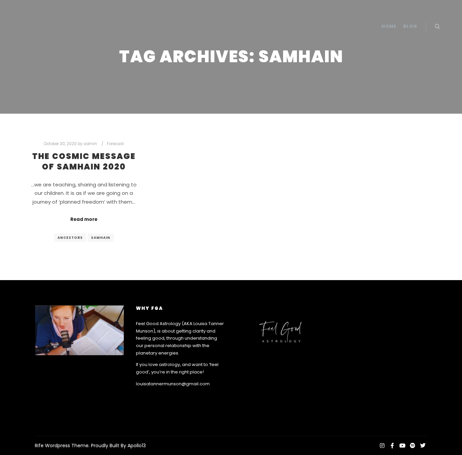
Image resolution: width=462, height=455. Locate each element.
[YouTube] (402, 445)
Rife (39, 445)
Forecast (115, 143)
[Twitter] (422, 445)
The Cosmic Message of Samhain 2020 (84, 161)
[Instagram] (382, 445)
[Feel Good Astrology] (47, 26)
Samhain (100, 237)
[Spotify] (412, 445)
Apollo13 (137, 445)
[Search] (437, 26)
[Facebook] (392, 445)
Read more (83, 219)
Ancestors (70, 237)
